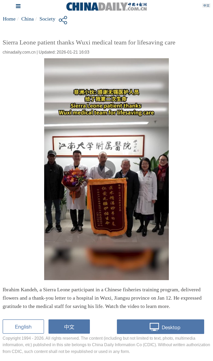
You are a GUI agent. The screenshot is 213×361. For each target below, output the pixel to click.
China (27, 19)
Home (9, 19)
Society (47, 19)
